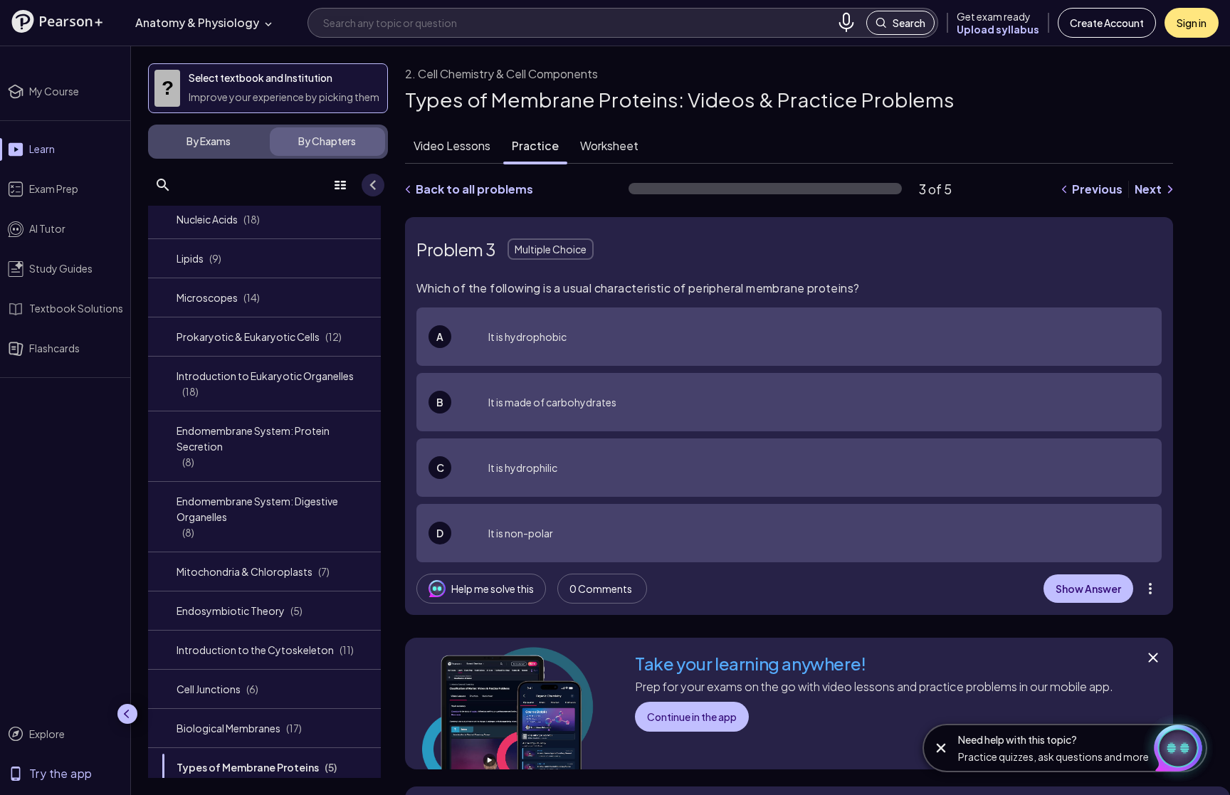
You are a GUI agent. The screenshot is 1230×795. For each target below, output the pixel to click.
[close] (941, 748)
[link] (264, 219)
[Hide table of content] (373, 185)
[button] (56, 21)
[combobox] (577, 22)
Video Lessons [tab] (452, 145)
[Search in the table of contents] (163, 185)
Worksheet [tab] (609, 145)
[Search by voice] (846, 22)
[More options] (1150, 588)
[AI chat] (1176, 748)
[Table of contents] (340, 185)
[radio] (789, 336)
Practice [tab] (535, 145)
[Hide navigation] (127, 714)
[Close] (1153, 657)
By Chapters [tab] (327, 141)
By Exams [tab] (208, 141)
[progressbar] (765, 188)
